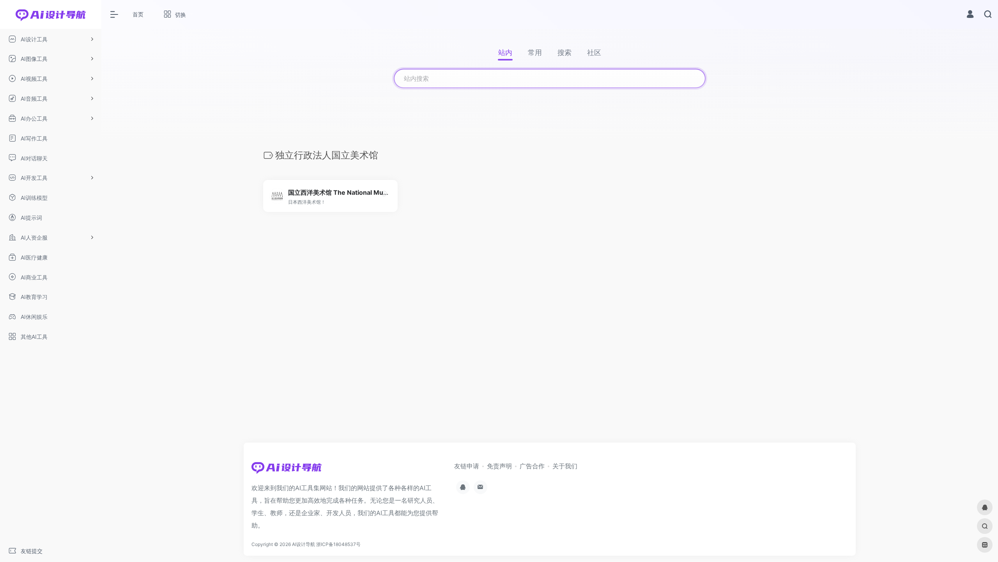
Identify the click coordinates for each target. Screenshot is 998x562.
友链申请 (466, 466)
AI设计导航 (303, 544)
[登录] (970, 15)
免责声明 (499, 466)
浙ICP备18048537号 (338, 544)
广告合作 (532, 466)
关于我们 (564, 466)
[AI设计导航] (286, 470)
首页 (138, 14)
